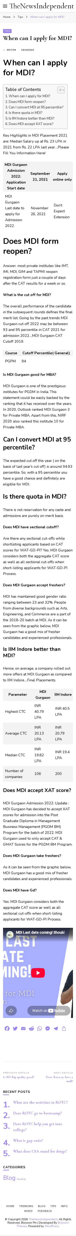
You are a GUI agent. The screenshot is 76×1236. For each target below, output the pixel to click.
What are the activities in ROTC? (40, 1102)
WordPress (52, 1226)
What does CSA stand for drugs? (40, 1151)
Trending (21, 1179)
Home (10, 1206)
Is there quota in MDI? (25, 112)
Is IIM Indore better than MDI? (31, 118)
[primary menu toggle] (5, 6)
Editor (11, 50)
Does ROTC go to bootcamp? (37, 1113)
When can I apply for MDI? (29, 96)
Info (64, 1206)
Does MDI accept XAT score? (31, 124)
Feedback (45, 1211)
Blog (9, 1178)
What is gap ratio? (28, 1140)
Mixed (28, 1211)
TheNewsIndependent (41, 6)
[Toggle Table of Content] (58, 89)
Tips (7, 31)
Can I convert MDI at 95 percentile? (36, 107)
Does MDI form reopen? (27, 101)
